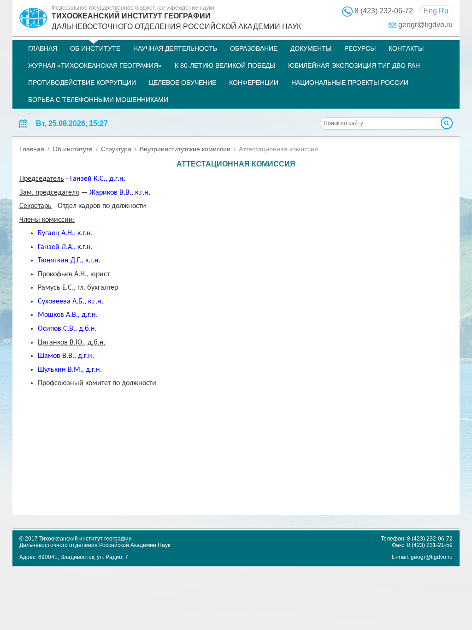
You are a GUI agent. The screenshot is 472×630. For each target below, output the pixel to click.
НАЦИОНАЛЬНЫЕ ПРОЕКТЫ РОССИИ (349, 82)
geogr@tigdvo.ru (425, 25)
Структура (116, 149)
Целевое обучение (182, 82)
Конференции (253, 82)
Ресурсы (360, 48)
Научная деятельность (175, 48)
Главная (42, 48)
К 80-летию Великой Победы (225, 65)
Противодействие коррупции (82, 82)
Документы (310, 48)
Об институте (95, 48)
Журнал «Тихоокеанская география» (95, 65)
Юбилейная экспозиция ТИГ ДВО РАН (354, 65)
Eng (430, 11)
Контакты (406, 48)
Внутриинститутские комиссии (185, 149)
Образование (253, 48)
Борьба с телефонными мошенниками (98, 99)
